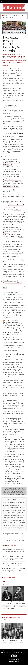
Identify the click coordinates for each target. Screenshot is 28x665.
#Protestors (6, 174)
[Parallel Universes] (12, 593)
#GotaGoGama (20, 181)
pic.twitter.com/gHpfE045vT (11, 256)
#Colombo (6, 233)
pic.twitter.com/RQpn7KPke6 (11, 166)
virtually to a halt (7, 219)
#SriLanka (6, 163)
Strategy (24, 60)
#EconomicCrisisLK (14, 163)
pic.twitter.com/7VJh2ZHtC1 (11, 187)
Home (3, 15)
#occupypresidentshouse (10, 185)
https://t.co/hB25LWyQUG (11, 332)
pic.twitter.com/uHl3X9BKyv (13, 283)
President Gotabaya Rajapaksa (11, 533)
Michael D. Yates (5, 621)
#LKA (18, 161)
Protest (11, 60)
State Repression (17, 60)
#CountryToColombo (9, 181)
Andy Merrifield (5, 584)
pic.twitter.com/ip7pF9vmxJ (11, 334)
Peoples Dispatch (7, 54)
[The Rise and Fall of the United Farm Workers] (12, 631)
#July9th (15, 156)
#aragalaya (6, 180)
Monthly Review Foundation (14, 658)
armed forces (14, 309)
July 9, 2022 (15, 107)
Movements (6, 60)
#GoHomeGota (18, 183)
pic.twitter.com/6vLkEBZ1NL (15, 238)
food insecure (11, 224)
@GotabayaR (18, 234)
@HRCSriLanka (14, 281)
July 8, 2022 (19, 339)
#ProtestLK (21, 178)
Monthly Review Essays (8, 577)
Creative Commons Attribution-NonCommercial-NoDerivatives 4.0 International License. (14, 652)
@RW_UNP (17, 128)
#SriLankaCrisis (7, 165)
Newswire (14, 62)
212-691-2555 (15, 663)
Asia (4, 62)
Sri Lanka (8, 62)
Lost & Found (5, 613)
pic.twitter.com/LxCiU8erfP (16, 205)
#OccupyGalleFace (8, 183)
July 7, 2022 (18, 241)
